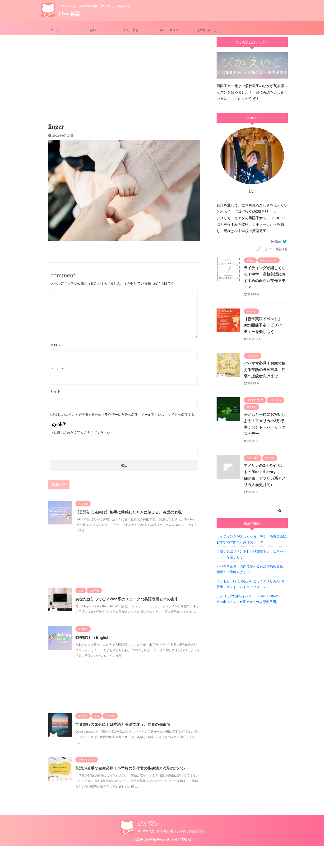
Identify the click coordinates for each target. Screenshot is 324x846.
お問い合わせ (207, 30)
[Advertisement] (124, 77)
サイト (55, 391)
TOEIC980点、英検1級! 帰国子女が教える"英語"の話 (171, 831)
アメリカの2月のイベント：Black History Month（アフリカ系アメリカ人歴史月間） (248, 599)
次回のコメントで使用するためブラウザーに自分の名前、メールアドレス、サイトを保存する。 (126, 414)
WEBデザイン (169, 30)
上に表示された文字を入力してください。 (82, 432)
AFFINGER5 (182, 839)
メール (57, 367)
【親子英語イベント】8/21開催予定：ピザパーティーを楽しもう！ (264, 325)
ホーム (55, 30)
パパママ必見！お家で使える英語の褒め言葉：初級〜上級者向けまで (265, 369)
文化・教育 (131, 30)
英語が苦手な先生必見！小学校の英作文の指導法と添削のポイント (132, 768)
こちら (232, 98)
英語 (93, 30)
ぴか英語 (69, 13)
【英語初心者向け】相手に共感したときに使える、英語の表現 (128, 512)
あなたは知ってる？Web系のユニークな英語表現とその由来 (126, 599)
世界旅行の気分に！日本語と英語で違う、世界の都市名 (122, 724)
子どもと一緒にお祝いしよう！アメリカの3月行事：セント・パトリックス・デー (251, 584)
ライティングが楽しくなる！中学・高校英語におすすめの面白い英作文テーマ (251, 539)
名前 (55, 344)
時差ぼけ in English (92, 637)
